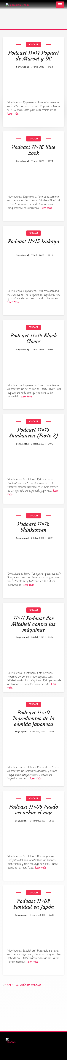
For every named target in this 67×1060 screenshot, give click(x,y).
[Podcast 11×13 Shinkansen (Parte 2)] (33, 458)
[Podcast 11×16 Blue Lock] (33, 175)
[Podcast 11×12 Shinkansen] (33, 552)
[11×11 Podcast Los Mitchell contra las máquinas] (33, 650)
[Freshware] (10, 1041)
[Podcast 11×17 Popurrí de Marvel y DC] (33, 81)
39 (17, 985)
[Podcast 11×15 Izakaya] (33, 270)
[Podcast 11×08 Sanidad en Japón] (33, 929)
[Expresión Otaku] (17, 4)
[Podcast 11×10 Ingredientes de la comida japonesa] (33, 744)
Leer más (13, 114)
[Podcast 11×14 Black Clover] (33, 364)
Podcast (33, 44)
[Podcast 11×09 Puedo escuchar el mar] (33, 835)
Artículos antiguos (30, 985)
